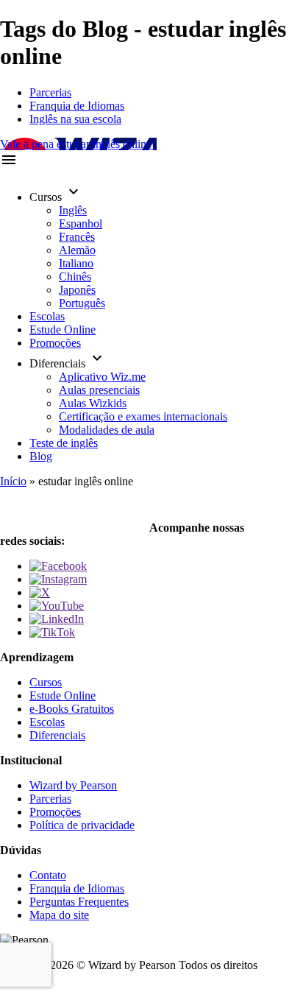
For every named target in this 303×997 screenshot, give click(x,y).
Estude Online (62, 329)
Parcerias (50, 92)
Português (82, 303)
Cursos (45, 682)
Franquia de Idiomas (76, 105)
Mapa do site (59, 915)
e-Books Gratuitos (71, 708)
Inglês (73, 210)
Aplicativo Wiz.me (102, 376)
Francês (77, 236)
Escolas (47, 316)
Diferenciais (57, 735)
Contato (47, 875)
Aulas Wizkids (92, 403)
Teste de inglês (63, 443)
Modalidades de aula (106, 429)
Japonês (77, 289)
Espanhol (80, 223)
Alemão (77, 250)
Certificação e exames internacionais (143, 416)
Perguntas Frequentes (79, 901)
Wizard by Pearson (73, 785)
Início (13, 481)
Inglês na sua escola (75, 119)
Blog (40, 456)
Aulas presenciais (99, 390)
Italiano (76, 263)
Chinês (75, 276)
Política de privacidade (82, 825)
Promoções (55, 343)
